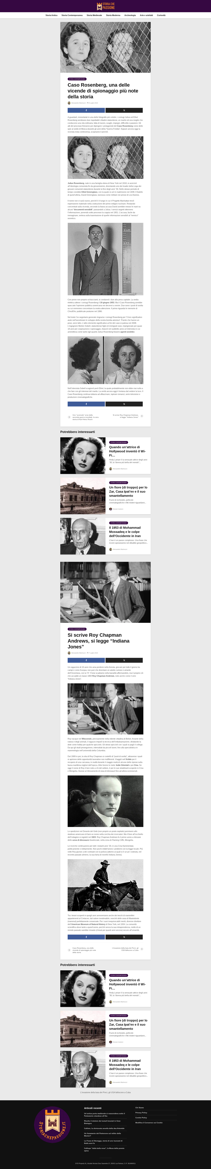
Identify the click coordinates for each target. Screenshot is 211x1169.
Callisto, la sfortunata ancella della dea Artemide (104, 1128)
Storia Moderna (113, 15)
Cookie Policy (141, 1118)
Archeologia (130, 15)
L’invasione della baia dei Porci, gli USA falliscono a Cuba (105, 1092)
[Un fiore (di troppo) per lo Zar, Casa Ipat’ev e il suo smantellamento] (83, 496)
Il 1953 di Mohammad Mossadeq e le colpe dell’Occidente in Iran (125, 532)
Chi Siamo (139, 1108)
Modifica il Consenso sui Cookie (149, 1123)
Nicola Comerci (118, 509)
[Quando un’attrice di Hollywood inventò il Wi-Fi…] (83, 455)
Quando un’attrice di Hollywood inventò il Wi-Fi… (127, 451)
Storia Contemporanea (72, 15)
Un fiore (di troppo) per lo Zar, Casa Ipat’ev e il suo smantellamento (128, 491)
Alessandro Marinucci (78, 103)
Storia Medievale (94, 15)
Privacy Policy (141, 1113)
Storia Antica (51, 15)
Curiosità (161, 15)
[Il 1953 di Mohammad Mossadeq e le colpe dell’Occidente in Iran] (83, 536)
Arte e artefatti (146, 15)
